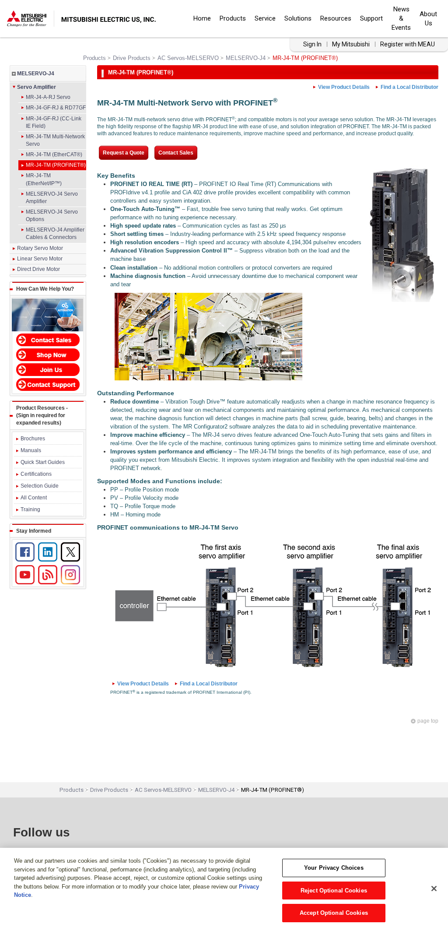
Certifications (36, 474)
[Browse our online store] (48, 353)
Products (233, 18)
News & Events (401, 18)
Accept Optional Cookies (334, 913)
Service (265, 18)
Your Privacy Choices (334, 867)
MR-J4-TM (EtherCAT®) (54, 154)
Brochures (33, 439)
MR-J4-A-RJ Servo (48, 97)
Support (371, 18)
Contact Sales (175, 153)
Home (202, 18)
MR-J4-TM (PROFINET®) (56, 165)
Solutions (298, 18)
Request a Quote (123, 153)
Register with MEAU (407, 44)
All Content (34, 498)
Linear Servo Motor (40, 259)
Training (30, 509)
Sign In (312, 44)
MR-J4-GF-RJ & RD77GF (56, 108)
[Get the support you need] (48, 383)
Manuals (31, 450)
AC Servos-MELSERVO (188, 58)
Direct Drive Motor (38, 269)
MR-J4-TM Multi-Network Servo (55, 140)
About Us (428, 18)
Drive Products (131, 58)
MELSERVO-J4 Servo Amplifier (52, 197)
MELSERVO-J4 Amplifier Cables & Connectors (55, 233)
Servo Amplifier (36, 87)
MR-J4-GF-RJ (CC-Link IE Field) (53, 122)
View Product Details (344, 87)
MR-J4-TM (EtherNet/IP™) (44, 179)
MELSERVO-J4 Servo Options (52, 215)
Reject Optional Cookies (334, 890)
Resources (335, 18)
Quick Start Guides (43, 462)
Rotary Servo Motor (40, 248)
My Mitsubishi (351, 44)
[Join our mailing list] (48, 368)
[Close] (434, 888)
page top (427, 721)
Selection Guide (40, 486)
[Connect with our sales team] (48, 338)
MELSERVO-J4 (246, 58)
